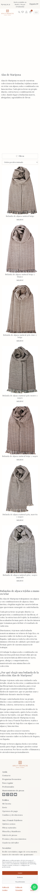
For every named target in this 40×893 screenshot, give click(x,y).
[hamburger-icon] (36, 12)
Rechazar (20, 877)
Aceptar (20, 873)
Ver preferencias (20, 882)
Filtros (21, 156)
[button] (34, 887)
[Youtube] (15, 794)
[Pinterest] (11, 794)
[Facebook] (3, 794)
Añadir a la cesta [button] (20, 223)
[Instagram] (7, 794)
